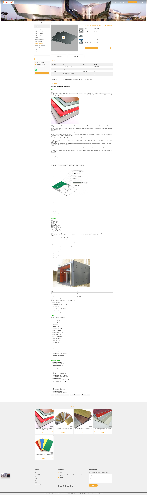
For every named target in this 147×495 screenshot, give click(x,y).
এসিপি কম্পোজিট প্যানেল (85, 394)
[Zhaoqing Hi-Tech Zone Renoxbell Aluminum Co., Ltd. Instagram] (63, 486)
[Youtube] (65, 486)
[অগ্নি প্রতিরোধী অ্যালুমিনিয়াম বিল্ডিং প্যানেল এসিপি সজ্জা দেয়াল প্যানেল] (64, 38)
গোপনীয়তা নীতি (46, 493)
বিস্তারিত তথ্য (59, 56)
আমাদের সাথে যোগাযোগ (122, 2)
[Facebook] (61, 486)
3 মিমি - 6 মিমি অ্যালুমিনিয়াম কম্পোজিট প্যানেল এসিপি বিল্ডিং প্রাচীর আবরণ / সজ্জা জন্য (103, 429)
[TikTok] (70, 486)
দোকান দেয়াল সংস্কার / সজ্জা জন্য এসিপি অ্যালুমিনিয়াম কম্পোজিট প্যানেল (83, 429)
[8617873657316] (73, 486)
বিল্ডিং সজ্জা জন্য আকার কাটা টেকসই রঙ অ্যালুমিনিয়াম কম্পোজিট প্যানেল (44, 455)
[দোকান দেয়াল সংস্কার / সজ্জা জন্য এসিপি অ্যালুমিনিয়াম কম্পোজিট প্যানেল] (83, 418)
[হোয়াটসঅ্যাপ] (36, 69)
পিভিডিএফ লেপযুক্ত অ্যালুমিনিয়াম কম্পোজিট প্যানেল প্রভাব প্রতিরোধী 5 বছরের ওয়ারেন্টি (44, 429)
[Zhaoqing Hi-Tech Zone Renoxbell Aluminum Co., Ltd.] (8, 2)
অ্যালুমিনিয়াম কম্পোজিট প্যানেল (44, 22)
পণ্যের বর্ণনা (76, 56)
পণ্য (108, 2)
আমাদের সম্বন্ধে (103, 2)
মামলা (36, 482)
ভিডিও (112, 2)
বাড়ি (98, 2)
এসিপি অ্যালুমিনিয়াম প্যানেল (75, 394)
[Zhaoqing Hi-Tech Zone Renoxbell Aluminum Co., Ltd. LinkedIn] (68, 486)
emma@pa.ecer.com (41, 64)
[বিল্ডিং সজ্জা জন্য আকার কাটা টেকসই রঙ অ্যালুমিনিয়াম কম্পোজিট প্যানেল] (44, 444)
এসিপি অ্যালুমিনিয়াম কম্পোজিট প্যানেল (62, 394)
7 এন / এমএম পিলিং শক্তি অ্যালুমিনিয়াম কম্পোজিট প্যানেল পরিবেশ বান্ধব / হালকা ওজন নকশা (64, 429)
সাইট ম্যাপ (50, 493)
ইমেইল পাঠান (93, 485)
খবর (35, 480)
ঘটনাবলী (116, 2)
